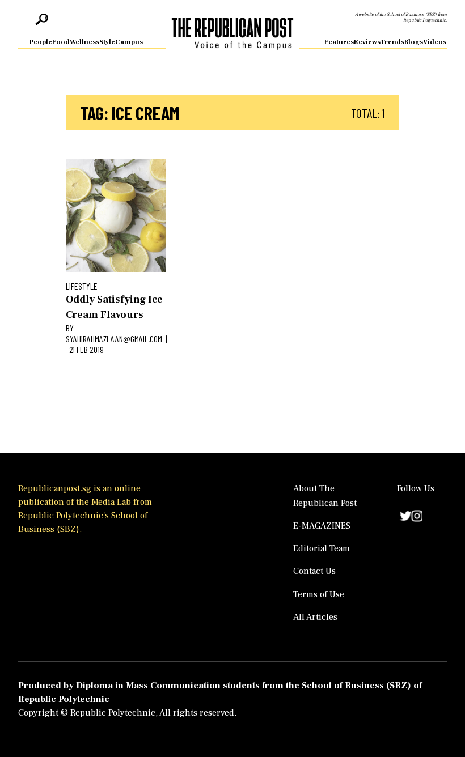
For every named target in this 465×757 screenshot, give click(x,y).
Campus (129, 42)
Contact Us (314, 571)
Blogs (413, 42)
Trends (392, 42)
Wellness (84, 42)
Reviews (367, 42)
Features (339, 42)
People (40, 42)
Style (107, 42)
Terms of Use (318, 594)
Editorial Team (321, 548)
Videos (434, 42)
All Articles (315, 617)
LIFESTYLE (82, 285)
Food (61, 42)
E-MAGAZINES (321, 525)
